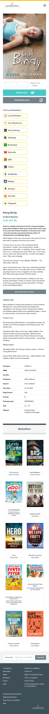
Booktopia (12, 145)
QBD (10, 159)
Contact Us (28, 671)
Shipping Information (10, 697)
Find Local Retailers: (12, 110)
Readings (12, 137)
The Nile (11, 196)
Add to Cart (21, 92)
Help (4, 703)
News (5, 684)
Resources (6, 678)
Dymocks (12, 152)
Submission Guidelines (32, 668)
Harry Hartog (14, 130)
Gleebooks (12, 174)
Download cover (22, 100)
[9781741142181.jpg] (24, 46)
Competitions (7, 668)
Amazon (11, 188)
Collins (11, 167)
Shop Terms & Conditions (11, 700)
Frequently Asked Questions (12, 694)
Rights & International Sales (33, 674)
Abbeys (11, 181)
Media (5, 674)
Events (5, 681)
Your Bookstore (15, 123)
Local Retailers (14, 115)
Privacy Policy (29, 681)
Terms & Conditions (30, 678)
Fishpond (12, 203)
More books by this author (24, 292)
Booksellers (7, 671)
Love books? (9, 657)
